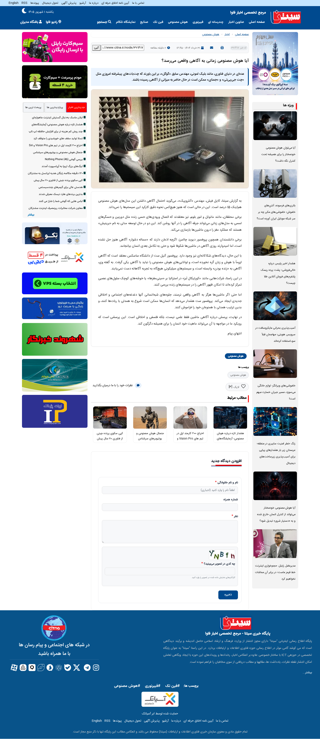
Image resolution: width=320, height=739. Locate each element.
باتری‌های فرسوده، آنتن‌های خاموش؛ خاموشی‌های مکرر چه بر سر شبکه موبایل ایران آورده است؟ (276, 212)
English (14, 3)
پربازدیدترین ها (55, 107)
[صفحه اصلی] (285, 17)
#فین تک (172, 686)
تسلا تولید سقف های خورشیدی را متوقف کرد (58, 138)
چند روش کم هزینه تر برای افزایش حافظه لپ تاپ (56, 131)
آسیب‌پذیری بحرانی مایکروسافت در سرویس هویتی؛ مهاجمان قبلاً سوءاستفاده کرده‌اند (275, 334)
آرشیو (82, 3)
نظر (236, 516)
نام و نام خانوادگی (227, 483)
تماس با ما (138, 3)
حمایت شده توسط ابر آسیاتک (160, 713)
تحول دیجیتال (50, 3)
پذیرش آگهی (68, 3)
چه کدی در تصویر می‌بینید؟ (219, 564)
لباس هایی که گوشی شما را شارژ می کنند (61, 201)
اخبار (227, 34)
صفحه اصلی (257, 22)
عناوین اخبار (236, 22)
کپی (96, 47)
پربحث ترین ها (33, 107)
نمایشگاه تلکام (125, 22)
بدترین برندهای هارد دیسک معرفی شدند (61, 194)
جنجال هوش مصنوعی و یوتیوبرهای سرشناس (58, 152)
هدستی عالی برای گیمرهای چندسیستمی (61, 187)
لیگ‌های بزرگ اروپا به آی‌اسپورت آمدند (62, 166)
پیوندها (34, 3)
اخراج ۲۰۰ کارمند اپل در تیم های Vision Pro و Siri (190, 438)
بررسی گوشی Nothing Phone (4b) (64, 159)
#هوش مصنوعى (127, 686)
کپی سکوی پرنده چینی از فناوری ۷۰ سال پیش (58, 180)
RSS (24, 3)
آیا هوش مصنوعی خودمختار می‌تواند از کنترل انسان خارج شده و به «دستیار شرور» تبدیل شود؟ (276, 514)
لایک (236, 387)
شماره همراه (230, 500)
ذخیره (228, 594)
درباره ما (93, 3)
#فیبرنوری (152, 686)
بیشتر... (307, 672)
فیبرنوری (198, 22)
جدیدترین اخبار (76, 107)
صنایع (144, 22)
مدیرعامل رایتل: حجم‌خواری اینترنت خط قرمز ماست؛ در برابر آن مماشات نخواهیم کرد (275, 572)
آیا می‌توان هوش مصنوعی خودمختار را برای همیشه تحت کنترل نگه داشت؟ (278, 154)
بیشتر (31, 215)
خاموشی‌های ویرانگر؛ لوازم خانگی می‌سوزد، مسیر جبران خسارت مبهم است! (275, 392)
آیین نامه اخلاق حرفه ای (115, 3)
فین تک (158, 22)
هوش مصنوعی (178, 22)
